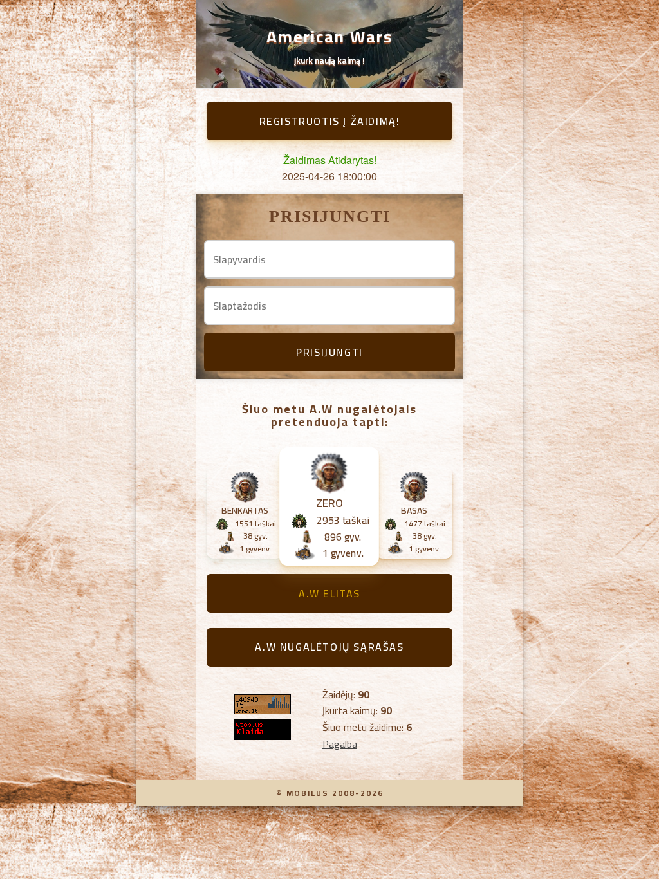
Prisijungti (329, 352)
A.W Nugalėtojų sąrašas (329, 646)
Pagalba (339, 744)
